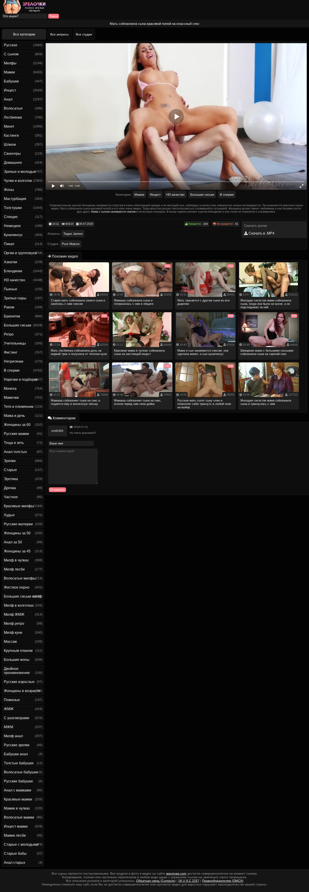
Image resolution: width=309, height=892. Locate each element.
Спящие (11, 217)
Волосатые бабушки (21, 772)
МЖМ (8, 727)
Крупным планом (18, 651)
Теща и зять (14, 443)
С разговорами (16, 718)
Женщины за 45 (17, 551)
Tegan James (73, 233)
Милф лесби (14, 569)
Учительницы (15, 343)
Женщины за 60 (17, 425)
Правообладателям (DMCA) (222, 881)
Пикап (9, 244)
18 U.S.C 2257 (188, 881)
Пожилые (12, 700)
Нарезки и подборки (21, 379)
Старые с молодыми (21, 844)
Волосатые (13, 108)
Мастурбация (15, 199)
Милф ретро (14, 623)
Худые (9, 515)
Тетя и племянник (18, 406)
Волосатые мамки (19, 817)
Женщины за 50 (17, 533)
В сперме (12, 370)
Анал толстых (15, 452)
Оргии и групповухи (20, 253)
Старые (10, 470)
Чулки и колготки (18, 181)
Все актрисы (59, 34)
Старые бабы (15, 853)
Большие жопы (16, 660)
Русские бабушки (18, 781)
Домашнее (13, 162)
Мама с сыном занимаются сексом (113, 211)
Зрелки (10, 461)
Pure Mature (71, 244)
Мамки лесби (15, 835)
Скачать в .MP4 (261, 233)
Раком (9, 307)
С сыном (11, 54)
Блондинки (13, 271)
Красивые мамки (18, 799)
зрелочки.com (176, 873)
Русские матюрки (18, 524)
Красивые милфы (19, 506)
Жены (9, 190)
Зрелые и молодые (20, 172)
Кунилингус (13, 235)
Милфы (10, 63)
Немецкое (12, 226)
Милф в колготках (19, 605)
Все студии (84, 34)
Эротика (11, 479)
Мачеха (10, 388)
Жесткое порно (16, 587)
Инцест (10, 90)
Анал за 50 (13, 542)
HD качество (14, 280)
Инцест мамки (16, 826)
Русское (10, 45)
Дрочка (10, 488)
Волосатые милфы (20, 578)
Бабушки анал (16, 754)
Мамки (9, 72)
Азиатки (10, 262)
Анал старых (14, 862)
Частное (11, 497)
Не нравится (224, 223)
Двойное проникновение (17, 671)
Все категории (24, 34)
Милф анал (13, 736)
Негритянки (13, 361)
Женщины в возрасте (22, 691)
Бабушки (11, 81)
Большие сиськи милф (23, 596)
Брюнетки (12, 316)
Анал (8, 99)
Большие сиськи (17, 325)
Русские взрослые (19, 682)
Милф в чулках (16, 560)
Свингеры (12, 153)
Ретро (9, 334)
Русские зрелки (16, 745)
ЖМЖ (9, 709)
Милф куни (13, 632)
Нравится (194, 223)
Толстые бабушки (18, 763)
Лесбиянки (13, 117)
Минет (9, 126)
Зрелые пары (15, 298)
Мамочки (11, 397)
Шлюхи (10, 144)
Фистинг (10, 352)
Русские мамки (16, 434)
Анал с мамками (17, 790)
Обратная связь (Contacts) (156, 881)
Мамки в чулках (17, 808)
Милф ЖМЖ (14, 614)
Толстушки (13, 208)
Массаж (10, 641)
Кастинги (11, 135)
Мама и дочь (14, 416)
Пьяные (10, 289)
